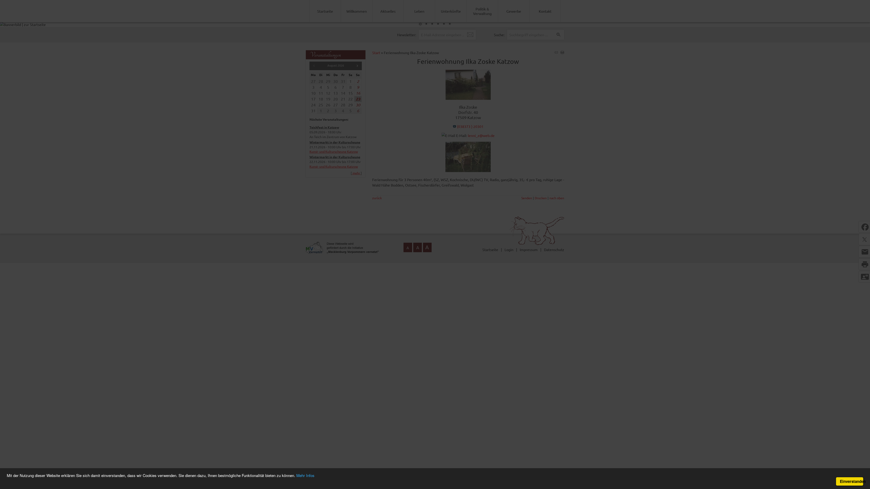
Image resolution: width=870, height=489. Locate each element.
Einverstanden (851, 481)
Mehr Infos (305, 475)
